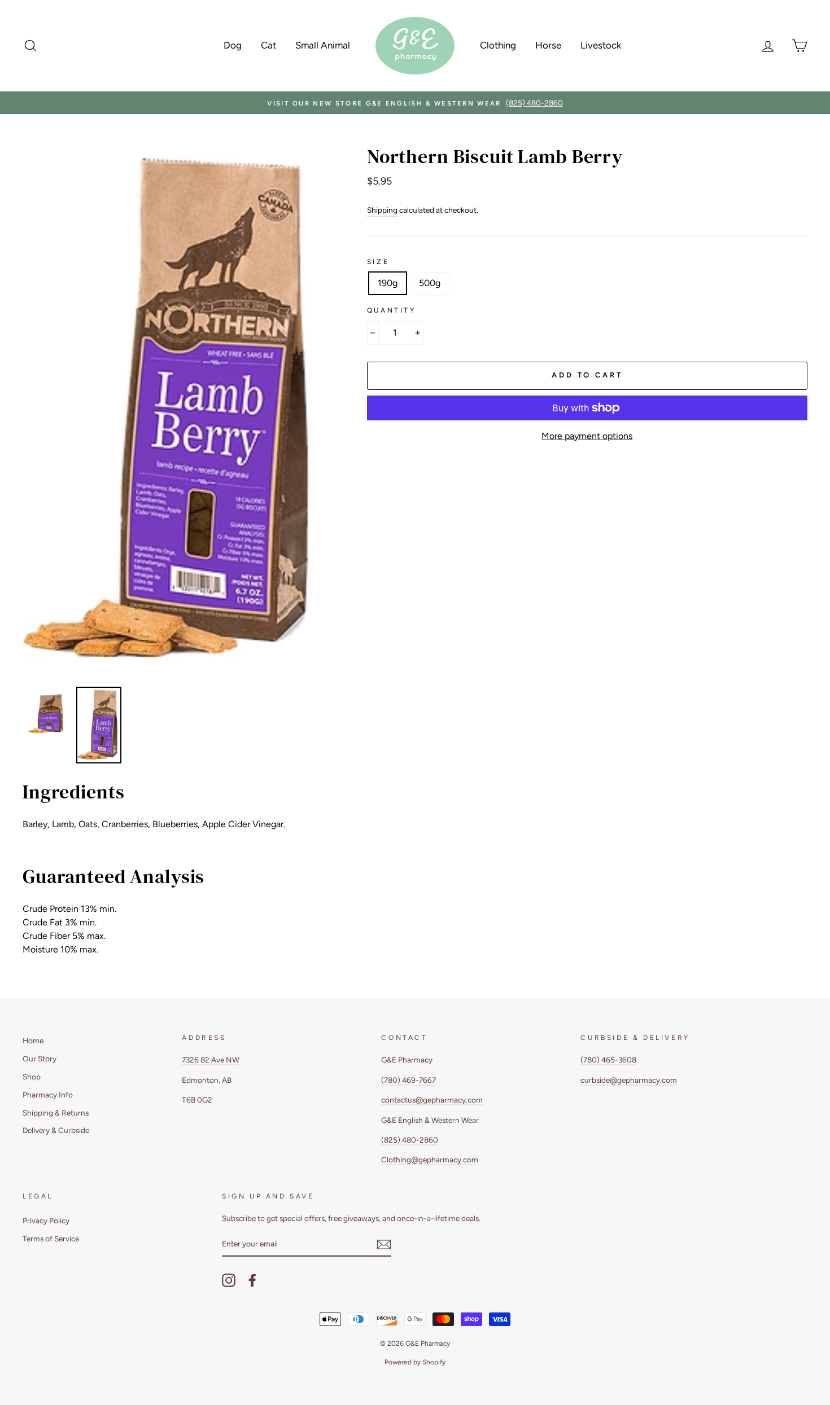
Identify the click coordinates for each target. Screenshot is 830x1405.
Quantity (391, 310)
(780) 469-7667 (408, 1080)
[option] (415, 102)
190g (387, 283)
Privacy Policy (46, 1220)
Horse (548, 45)
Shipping (382, 209)
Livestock (600, 45)
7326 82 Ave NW (210, 1059)
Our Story (39, 1058)
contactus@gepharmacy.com (432, 1099)
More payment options (586, 436)
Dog (233, 45)
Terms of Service (51, 1238)
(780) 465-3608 (608, 1059)
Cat (268, 45)
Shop (32, 1076)
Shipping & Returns (56, 1112)
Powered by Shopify (415, 1362)
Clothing (498, 45)
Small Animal (322, 45)
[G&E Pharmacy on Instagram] (228, 1280)
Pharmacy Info (48, 1094)
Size (378, 262)
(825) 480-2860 (409, 1139)
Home (33, 1040)
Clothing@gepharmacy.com (429, 1159)
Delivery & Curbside (56, 1130)
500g (429, 283)
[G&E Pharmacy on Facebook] (252, 1280)
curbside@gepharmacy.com (628, 1080)
